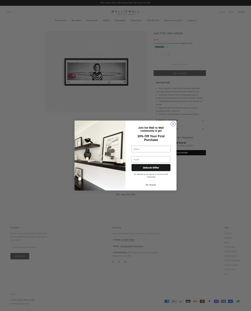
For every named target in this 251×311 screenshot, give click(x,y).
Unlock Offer (151, 168)
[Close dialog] (173, 124)
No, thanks (151, 184)
